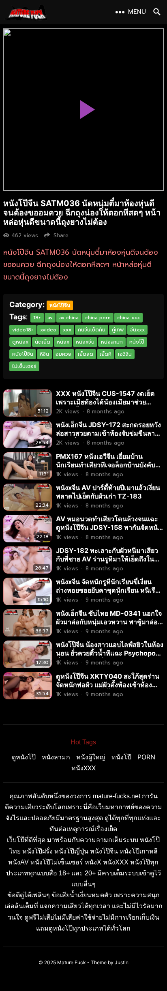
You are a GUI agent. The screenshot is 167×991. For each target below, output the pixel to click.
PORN (146, 757)
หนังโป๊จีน (59, 305)
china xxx (128, 317)
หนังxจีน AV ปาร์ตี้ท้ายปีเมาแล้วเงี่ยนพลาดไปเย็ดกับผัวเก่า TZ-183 (108, 492)
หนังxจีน (85, 342)
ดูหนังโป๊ (24, 757)
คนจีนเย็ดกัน (91, 329)
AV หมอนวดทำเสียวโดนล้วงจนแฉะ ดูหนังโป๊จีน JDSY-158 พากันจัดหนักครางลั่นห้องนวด (109, 527)
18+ (37, 317)
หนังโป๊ (136, 342)
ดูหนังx (20, 342)
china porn (98, 317)
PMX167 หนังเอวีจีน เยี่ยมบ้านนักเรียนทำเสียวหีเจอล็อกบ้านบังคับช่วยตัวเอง (105, 464)
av (50, 317)
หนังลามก (112, 342)
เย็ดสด (85, 354)
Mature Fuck (71, 962)
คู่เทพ (118, 329)
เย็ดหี (105, 354)
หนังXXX (83, 768)
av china (69, 317)
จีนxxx (137, 329)
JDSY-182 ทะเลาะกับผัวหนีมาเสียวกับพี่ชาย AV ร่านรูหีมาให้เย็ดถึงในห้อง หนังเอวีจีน (107, 559)
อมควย (63, 354)
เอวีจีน (125, 354)
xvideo (48, 329)
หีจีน (44, 354)
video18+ (23, 329)
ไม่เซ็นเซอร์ (24, 366)
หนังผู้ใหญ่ (90, 757)
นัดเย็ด (42, 342)
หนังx (63, 342)
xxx (67, 329)
